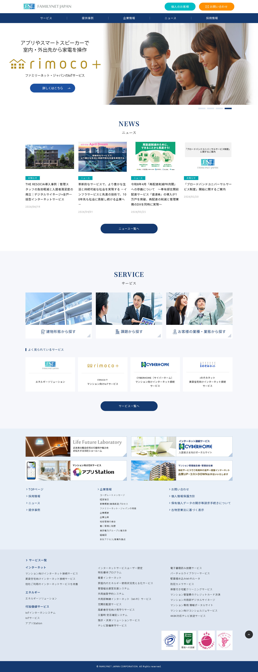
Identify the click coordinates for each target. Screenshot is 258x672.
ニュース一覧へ (129, 228)
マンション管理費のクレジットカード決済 (195, 594)
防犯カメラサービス (182, 584)
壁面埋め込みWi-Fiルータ (185, 578)
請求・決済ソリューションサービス (119, 620)
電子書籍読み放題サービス (186, 568)
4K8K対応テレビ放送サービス (188, 616)
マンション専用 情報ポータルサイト (191, 605)
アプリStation (33, 623)
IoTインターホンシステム (40, 612)
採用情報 (34, 496)
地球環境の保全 (108, 521)
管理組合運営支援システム (114, 588)
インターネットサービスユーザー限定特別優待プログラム (120, 570)
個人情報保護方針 (183, 496)
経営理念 (104, 499)
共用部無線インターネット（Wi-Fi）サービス (124, 599)
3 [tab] (217, 109)
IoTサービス (32, 618)
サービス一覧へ (129, 406)
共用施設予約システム (111, 593)
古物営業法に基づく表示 (187, 510)
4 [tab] (226, 109)
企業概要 (104, 513)
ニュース (34, 503)
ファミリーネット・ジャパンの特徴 (118, 508)
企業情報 (106, 489)
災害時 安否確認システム (113, 615)
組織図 (103, 535)
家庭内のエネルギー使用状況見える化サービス (125, 583)
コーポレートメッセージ (112, 495)
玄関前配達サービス (110, 604)
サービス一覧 (38, 560)
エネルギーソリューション (41, 598)
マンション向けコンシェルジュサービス (194, 610)
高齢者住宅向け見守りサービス (116, 609)
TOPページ (36, 489)
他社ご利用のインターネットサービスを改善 (51, 584)
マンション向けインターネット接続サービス (51, 573)
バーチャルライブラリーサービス (190, 573)
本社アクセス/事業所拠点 (113, 539)
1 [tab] (200, 109)
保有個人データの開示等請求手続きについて (201, 503)
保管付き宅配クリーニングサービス (191, 589)
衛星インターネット (110, 577)
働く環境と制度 (108, 526)
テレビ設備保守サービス (112, 625)
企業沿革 (104, 517)
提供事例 (34, 510)
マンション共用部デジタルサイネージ (192, 600)
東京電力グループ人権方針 (113, 530)
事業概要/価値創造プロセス (114, 504)
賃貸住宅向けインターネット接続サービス (50, 578)
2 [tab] (209, 109)
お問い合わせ (180, 489)
